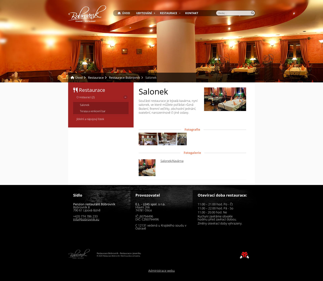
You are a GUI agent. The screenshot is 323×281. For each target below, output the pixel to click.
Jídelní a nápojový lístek (90, 119)
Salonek (84, 105)
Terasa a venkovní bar (92, 111)
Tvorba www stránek (244, 255)
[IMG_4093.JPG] (167, 144)
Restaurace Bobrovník (124, 77)
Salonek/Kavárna (172, 161)
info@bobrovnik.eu (86, 219)
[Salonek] (225, 110)
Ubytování (144, 13)
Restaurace (168, 13)
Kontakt (191, 13)
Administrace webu (161, 271)
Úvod (87, 13)
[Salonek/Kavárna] (147, 175)
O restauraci (86, 97)
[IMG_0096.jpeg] (148, 144)
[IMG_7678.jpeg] (182, 144)
